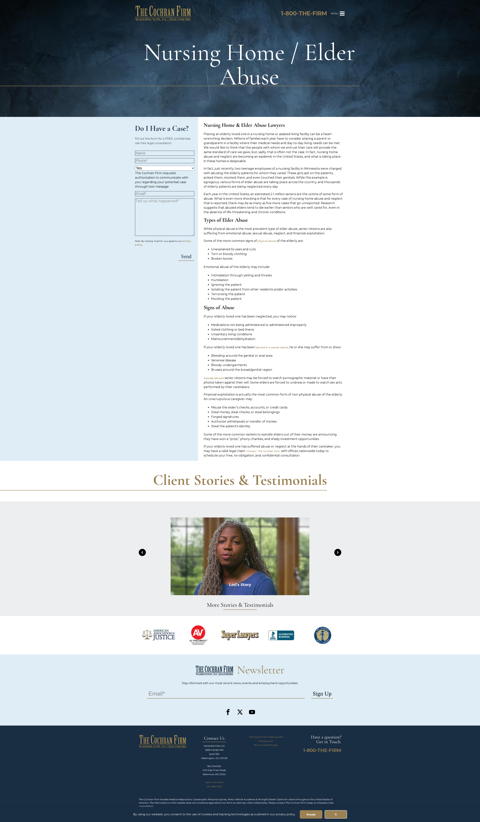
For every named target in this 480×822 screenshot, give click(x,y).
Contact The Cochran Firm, (263, 451)
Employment (266, 741)
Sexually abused (214, 378)
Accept (311, 814)
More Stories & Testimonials (240, 605)
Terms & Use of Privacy (266, 745)
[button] (142, 552)
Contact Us (214, 738)
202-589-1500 (214, 786)
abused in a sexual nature (272, 347)
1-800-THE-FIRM (214, 782)
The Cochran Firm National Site (266, 737)
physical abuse (267, 240)
